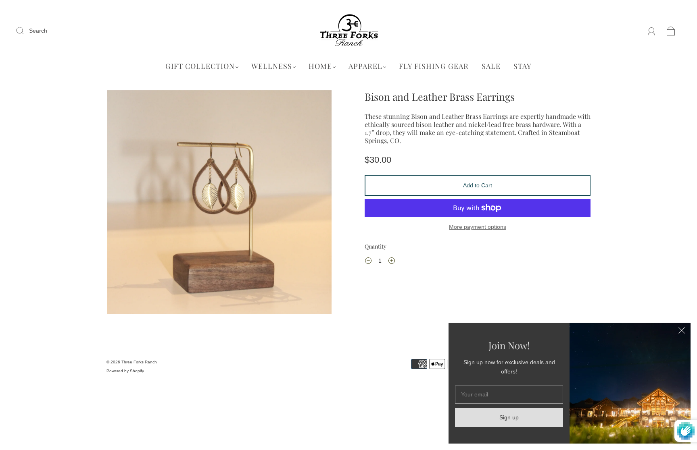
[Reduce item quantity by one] (368, 262)
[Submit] (25, 30)
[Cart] (671, 30)
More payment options (477, 227)
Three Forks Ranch (139, 362)
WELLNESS (271, 66)
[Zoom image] (219, 203)
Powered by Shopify (125, 371)
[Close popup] (682, 331)
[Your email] (509, 394)
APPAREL (365, 66)
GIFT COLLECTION (200, 66)
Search (38, 30)
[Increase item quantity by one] (392, 262)
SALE (491, 66)
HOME (320, 66)
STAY (522, 66)
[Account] (651, 30)
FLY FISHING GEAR (434, 66)
